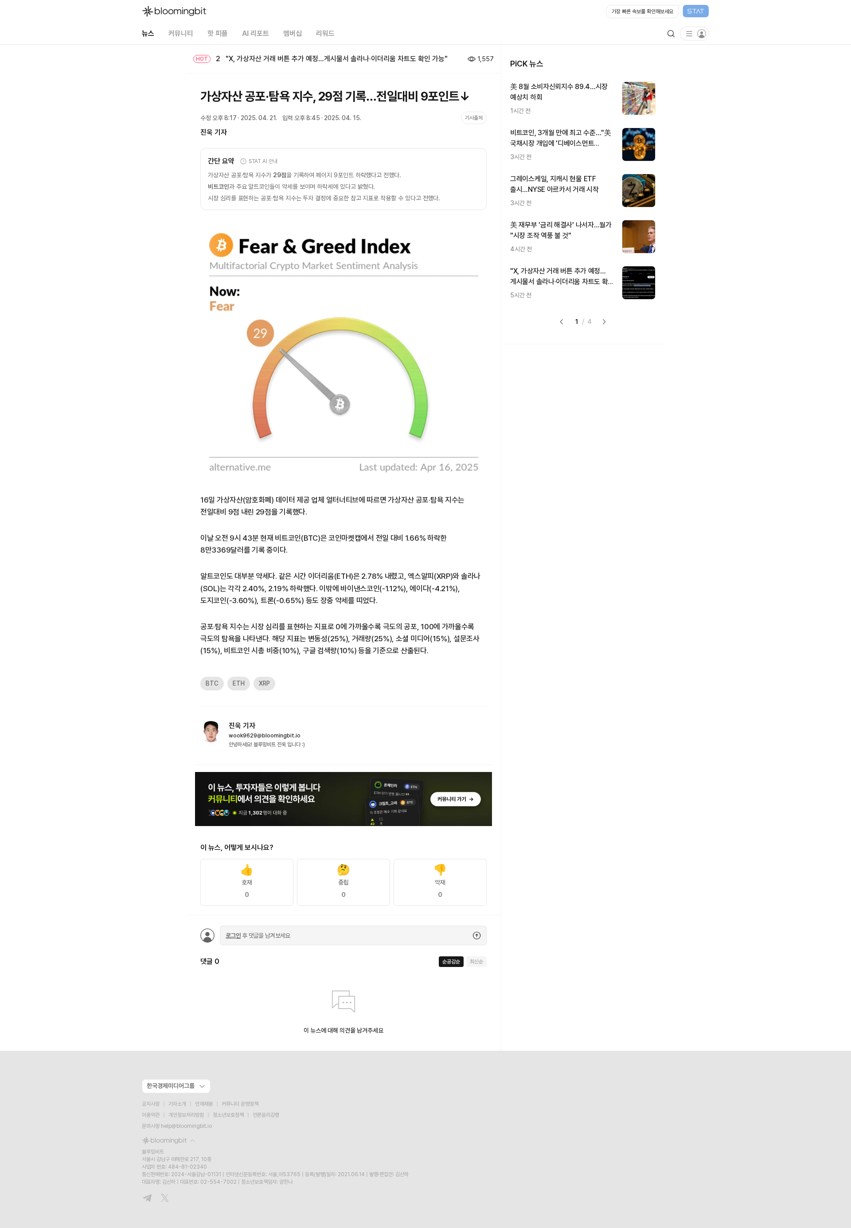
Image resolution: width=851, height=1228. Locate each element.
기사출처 (474, 118)
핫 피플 (217, 33)
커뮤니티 (180, 33)
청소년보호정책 (228, 1115)
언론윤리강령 (266, 1115)
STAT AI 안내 (263, 161)
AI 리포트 (255, 33)
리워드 (325, 33)
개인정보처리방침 (186, 1115)
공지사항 (151, 1104)
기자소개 (177, 1104)
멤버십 (292, 33)
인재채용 (204, 1104)
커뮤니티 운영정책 (240, 1104)
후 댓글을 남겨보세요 (258, 935)
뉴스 (148, 33)
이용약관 (151, 1115)
